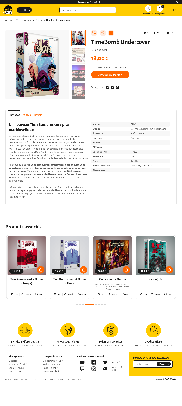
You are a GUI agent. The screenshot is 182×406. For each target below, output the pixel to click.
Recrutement (49, 368)
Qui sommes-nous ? (53, 360)
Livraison (13, 360)
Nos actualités (50, 371)
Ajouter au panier (110, 74)
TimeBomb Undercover (58, 20)
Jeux (40, 20)
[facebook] (93, 362)
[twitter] (105, 362)
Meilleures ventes (51, 364)
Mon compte (15, 371)
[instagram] (93, 368)
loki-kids (114, 368)
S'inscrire (164, 364)
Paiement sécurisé (18, 364)
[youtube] (82, 362)
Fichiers (38, 115)
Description (14, 115)
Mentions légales (11, 379)
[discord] (105, 368)
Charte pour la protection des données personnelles (68, 379)
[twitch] (82, 368)
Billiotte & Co (171, 379)
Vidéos (27, 115)
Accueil (8, 20)
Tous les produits (25, 20)
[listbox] (175, 10)
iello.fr (115, 362)
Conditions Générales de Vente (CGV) (33, 379)
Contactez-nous (16, 367)
